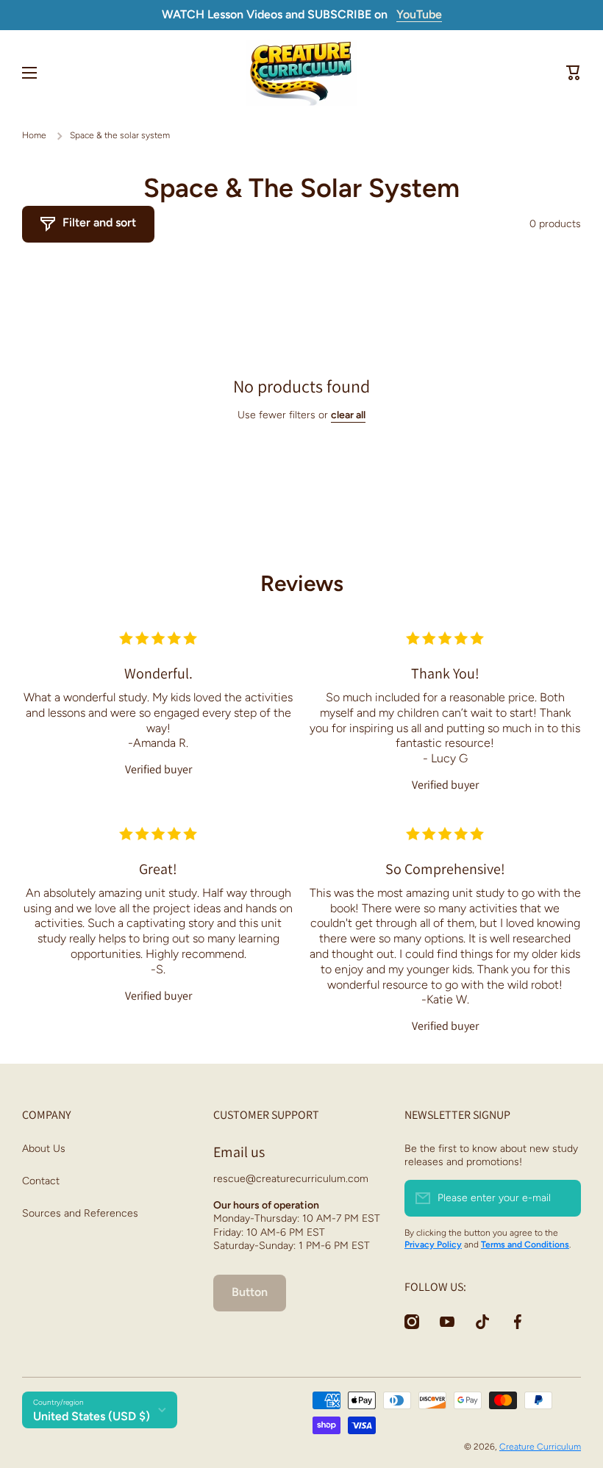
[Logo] (301, 73)
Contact (41, 1181)
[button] (573, 72)
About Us (43, 1148)
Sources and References (80, 1213)
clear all (348, 415)
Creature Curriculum (540, 1447)
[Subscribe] (562, 1198)
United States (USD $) (91, 1416)
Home (34, 135)
